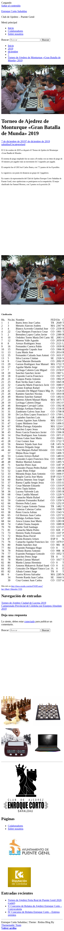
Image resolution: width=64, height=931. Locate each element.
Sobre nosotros (15, 34)
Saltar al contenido (11, 5)
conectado (29, 621)
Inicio (11, 28)
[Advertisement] (32, 220)
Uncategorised (17, 144)
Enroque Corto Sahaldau (14, 11)
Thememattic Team (11, 925)
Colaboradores (15, 31)
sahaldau (5, 144)
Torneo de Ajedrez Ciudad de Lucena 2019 (23, 602)
